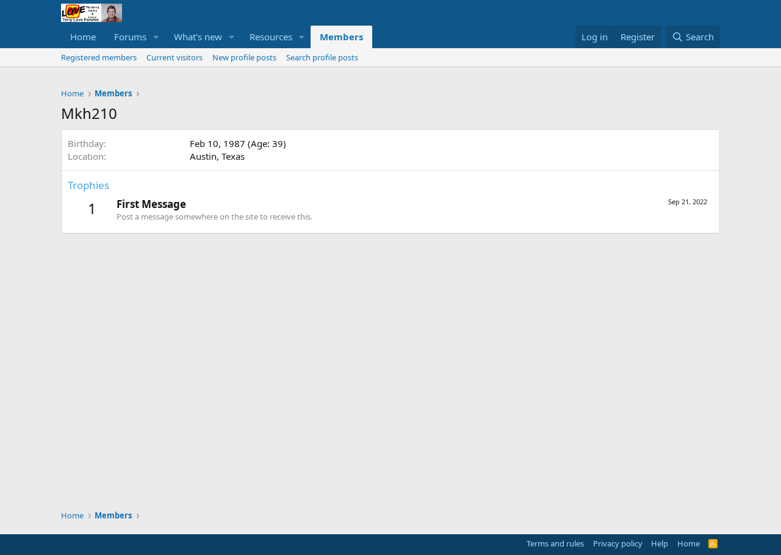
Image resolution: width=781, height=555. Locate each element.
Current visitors (174, 57)
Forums (130, 36)
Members (341, 36)
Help (659, 543)
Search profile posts (322, 57)
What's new (198, 36)
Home (83, 36)
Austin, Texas (217, 156)
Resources (271, 36)
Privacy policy (617, 543)
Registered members (99, 57)
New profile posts (244, 57)
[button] (156, 37)
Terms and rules (555, 543)
